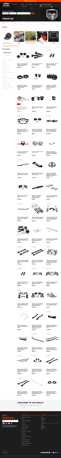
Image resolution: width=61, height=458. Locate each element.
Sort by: (44, 47)
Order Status (43, 420)
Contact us (42, 426)
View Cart (42, 419)
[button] (14, 4)
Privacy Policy (43, 427)
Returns (42, 428)
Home (3, 22)
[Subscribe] (37, 408)
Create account (43, 418)
